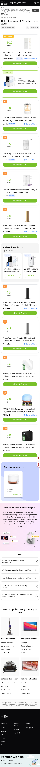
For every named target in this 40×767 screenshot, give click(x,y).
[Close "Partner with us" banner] (38, 755)
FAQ (2, 734)
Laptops (24, 642)
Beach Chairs (5, 690)
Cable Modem (26, 649)
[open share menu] (27, 27)
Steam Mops (5, 649)
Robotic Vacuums (7, 642)
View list (15, 495)
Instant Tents (5, 686)
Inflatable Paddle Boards (10, 683)
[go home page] (4, 3)
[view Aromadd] (9, 364)
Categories (29, 727)
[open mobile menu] (38, 3)
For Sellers (17, 729)
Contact (3, 731)
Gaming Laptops (27, 646)
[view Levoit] (10, 81)
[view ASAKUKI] (9, 400)
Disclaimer (4, 745)
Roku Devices (26, 683)
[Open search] (35, 3)
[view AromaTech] (9, 216)
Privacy (3, 738)
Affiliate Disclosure (8, 27)
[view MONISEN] (32, 261)
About (3, 727)
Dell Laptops (25, 653)
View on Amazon (20, 63)
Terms (3, 741)
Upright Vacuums (7, 646)
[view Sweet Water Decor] (10, 43)
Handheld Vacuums (8, 653)
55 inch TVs (25, 686)
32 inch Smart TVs (27, 693)
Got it (35, 10)
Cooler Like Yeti (6, 693)
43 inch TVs (25, 690)
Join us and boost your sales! (11, 763)
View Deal (12, 276)
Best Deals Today (17, 734)
